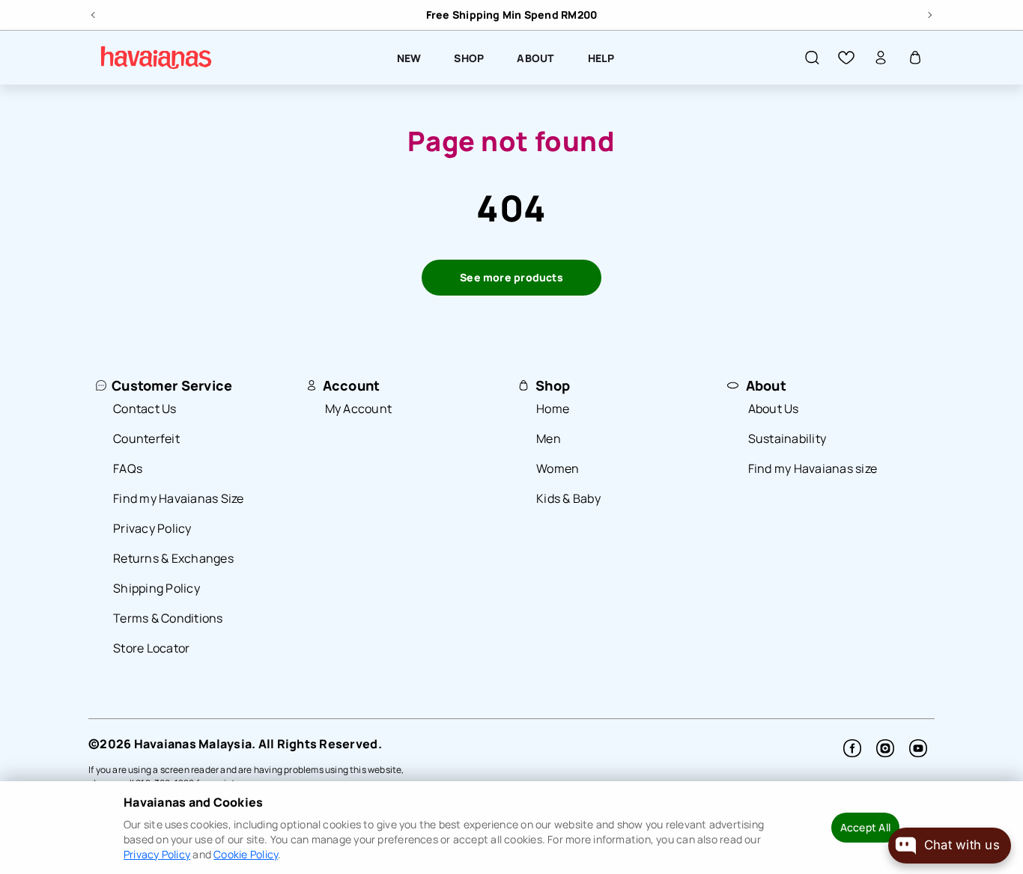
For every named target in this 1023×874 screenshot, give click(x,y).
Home (552, 408)
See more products (511, 277)
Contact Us (145, 408)
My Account (358, 408)
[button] (812, 57)
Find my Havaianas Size (178, 498)
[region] (511, 15)
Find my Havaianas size (813, 468)
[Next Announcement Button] (928, 12)
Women (557, 468)
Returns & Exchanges (173, 558)
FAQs (127, 468)
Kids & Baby (568, 498)
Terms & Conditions (168, 618)
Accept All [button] (865, 827)
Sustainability (787, 438)
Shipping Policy (156, 588)
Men (548, 438)
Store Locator (151, 648)
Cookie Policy (245, 854)
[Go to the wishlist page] (846, 57)
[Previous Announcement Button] (94, 12)
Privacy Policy (152, 528)
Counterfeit (146, 438)
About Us (773, 408)
